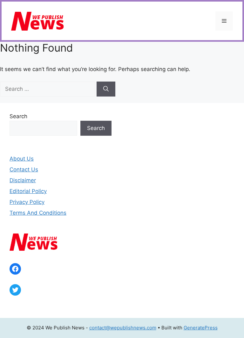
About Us (22, 158)
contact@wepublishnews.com (122, 328)
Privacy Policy (27, 202)
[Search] (106, 89)
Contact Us (24, 169)
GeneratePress (201, 328)
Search (18, 116)
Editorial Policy (28, 191)
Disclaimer (23, 180)
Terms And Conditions (38, 213)
